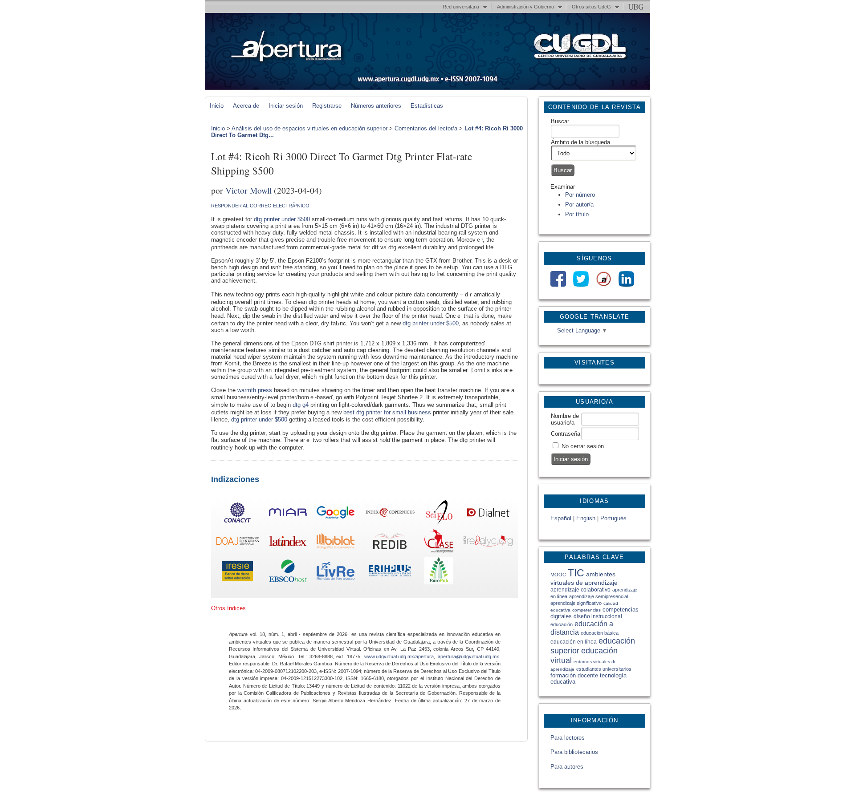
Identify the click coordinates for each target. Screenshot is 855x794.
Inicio (217, 105)
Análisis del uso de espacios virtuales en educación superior (309, 128)
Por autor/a (579, 204)
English (585, 518)
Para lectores (567, 737)
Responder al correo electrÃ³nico (260, 205)
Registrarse (327, 105)
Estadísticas (427, 105)
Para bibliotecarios (574, 752)
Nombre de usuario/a (565, 419)
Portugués (613, 518)
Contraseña (565, 433)
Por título (577, 214)
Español (560, 518)
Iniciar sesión (286, 105)
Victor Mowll (248, 190)
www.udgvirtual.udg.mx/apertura (399, 656)
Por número (580, 194)
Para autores (566, 766)
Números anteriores (376, 105)
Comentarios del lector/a (426, 128)
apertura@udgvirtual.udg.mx (468, 656)
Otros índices (228, 608)
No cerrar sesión (583, 446)
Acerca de (246, 105)
